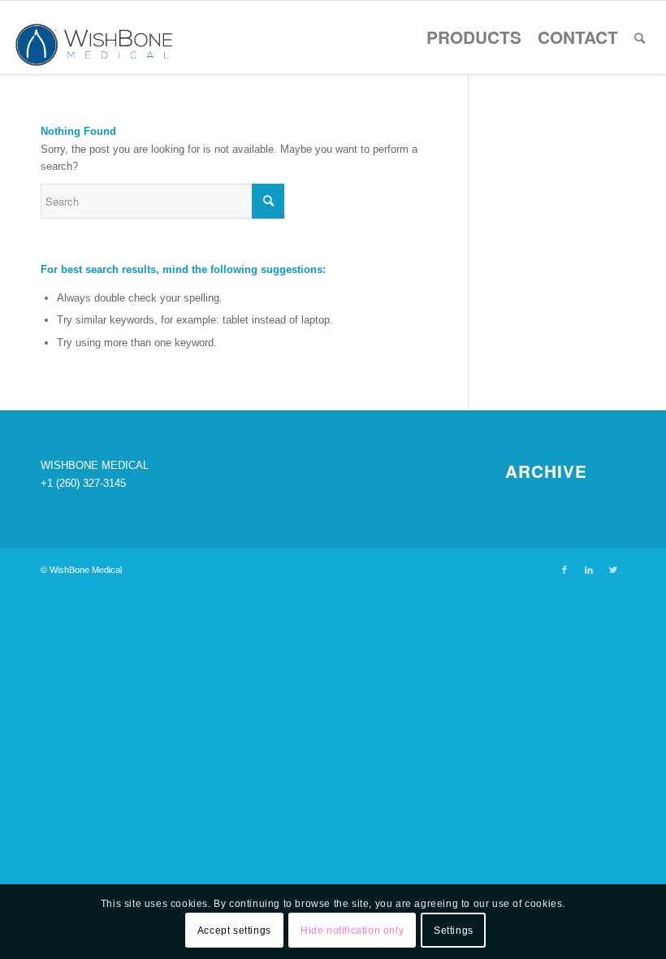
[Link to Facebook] (564, 570)
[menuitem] (474, 37)
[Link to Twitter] (613, 570)
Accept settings (234, 930)
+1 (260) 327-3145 (83, 483)
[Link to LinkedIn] (589, 570)
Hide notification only (352, 930)
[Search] (639, 37)
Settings (454, 930)
